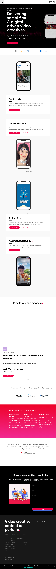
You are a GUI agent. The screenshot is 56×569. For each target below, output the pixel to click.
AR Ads (6, 550)
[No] (54, 566)
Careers (24, 544)
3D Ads (6, 548)
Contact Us (8, 559)
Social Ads (7, 540)
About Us (25, 542)
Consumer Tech (13, 543)
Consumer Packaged (13, 547)
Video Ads (7, 544)
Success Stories (24, 535)
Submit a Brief (20, 538)
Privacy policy (29, 567)
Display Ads (7, 542)
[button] (3, 451)
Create (18, 536)
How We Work (20, 534)
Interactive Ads (7, 537)
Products (6, 534)
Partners (24, 540)
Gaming (12, 538)
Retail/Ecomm (14, 536)
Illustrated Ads (8, 546)
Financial (12, 540)
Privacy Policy (34, 506)
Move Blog (25, 537)
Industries (13, 534)
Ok (25, 567)
